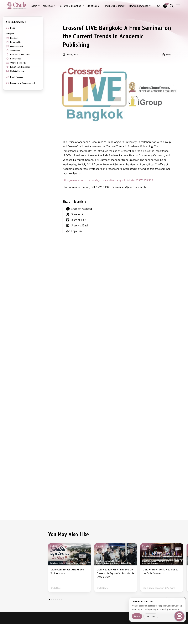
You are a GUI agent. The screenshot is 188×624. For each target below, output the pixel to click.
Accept (137, 616)
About (34, 6)
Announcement (16, 46)
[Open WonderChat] (179, 616)
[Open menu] (178, 6)
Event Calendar (16, 77)
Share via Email (79, 225)
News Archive (16, 42)
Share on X (77, 214)
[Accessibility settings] (159, 6)
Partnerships (15, 58)
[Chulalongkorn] (17, 5)
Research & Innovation (70, 6)
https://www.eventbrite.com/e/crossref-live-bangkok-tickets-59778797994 (108, 180)
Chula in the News (17, 71)
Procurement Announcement (22, 83)
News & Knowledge (138, 6)
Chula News (15, 50)
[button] (49, 599)
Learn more (150, 616)
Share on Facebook (81, 208)
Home (12, 28)
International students (115, 6)
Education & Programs (20, 67)
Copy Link (76, 231)
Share (168, 54)
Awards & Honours (18, 63)
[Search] (171, 6)
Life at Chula (93, 6)
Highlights (14, 38)
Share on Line (78, 220)
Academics (48, 6)
